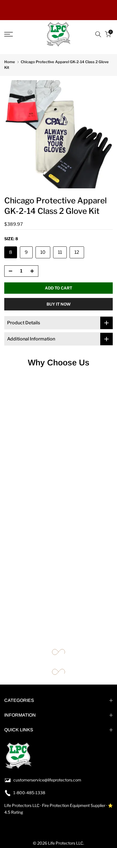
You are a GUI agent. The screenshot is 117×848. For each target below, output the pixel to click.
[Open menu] (16, 34)
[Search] (98, 34)
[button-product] (9, 271)
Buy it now (59, 304)
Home (9, 61)
